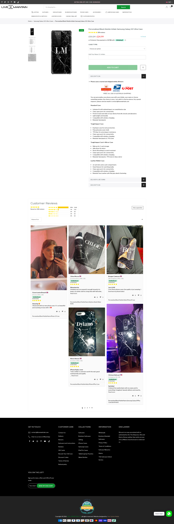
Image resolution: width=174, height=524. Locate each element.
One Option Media (113, 516)
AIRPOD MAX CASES (113, 12)
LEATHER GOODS (56, 16)
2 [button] (84, 408)
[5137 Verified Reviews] (87, 514)
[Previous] (40, 52)
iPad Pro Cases (83, 450)
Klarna (101, 453)
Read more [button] (73, 293)
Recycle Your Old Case (65, 454)
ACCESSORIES (97, 12)
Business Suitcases (84, 436)
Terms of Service (63, 461)
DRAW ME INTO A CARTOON (39, 16)
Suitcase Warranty (104, 450)
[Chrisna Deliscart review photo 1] (125, 338)
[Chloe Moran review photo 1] (87, 249)
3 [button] (87, 408)
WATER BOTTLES (127, 12)
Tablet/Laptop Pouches (85, 454)
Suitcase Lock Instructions (66, 443)
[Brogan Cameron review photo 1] (125, 249)
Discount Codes (63, 457)
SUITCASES (45, 12)
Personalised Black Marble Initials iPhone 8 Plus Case (84, 384)
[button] (93, 32)
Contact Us (62, 432)
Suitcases (81, 432)
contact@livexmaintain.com (40, 432)
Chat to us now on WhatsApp (40, 437)
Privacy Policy (103, 443)
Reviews (61, 447)
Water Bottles (82, 457)
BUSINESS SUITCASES (71, 12)
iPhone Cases (82, 443)
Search (123, 7)
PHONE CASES (84, 12)
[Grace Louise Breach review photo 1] (49, 257)
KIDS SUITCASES (57, 12)
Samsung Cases (83, 447)
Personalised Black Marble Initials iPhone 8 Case (121, 300)
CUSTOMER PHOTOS (88, 16)
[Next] (82, 52)
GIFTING (36, 12)
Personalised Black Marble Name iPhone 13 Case (45, 316)
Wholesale (102, 432)
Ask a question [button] (137, 208)
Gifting (80, 439)
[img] (48, 300)
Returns (60, 439)
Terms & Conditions (105, 446)
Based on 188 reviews (37, 209)
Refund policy (62, 464)
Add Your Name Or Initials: (97, 54)
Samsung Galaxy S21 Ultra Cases (43, 21)
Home (30, 21)
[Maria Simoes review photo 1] (87, 332)
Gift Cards (61, 450)
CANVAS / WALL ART (71, 16)
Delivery (60, 436)
